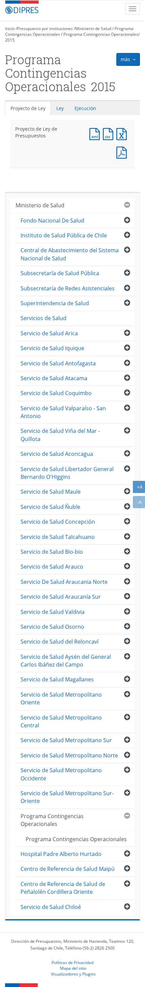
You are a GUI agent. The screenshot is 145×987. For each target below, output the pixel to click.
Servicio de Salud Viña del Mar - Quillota (60, 434)
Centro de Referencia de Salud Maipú (68, 869)
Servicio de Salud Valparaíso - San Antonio (63, 412)
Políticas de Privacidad (72, 962)
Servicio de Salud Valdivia (53, 612)
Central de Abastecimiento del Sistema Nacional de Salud (70, 254)
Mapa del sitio (73, 968)
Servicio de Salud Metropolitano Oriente (61, 698)
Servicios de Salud (43, 318)
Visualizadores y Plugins (73, 974)
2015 (9, 40)
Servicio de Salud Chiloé (51, 907)
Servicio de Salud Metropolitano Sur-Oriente (67, 797)
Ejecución (85, 108)
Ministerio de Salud (93, 28)
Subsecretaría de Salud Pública (60, 273)
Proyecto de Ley (28, 108)
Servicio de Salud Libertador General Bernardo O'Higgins (67, 472)
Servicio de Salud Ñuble (50, 507)
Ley (60, 108)
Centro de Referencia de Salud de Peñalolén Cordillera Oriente (63, 887)
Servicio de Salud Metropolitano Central (61, 721)
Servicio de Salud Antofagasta (58, 363)
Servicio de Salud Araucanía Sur (61, 596)
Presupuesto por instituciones (45, 28)
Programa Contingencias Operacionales (100, 34)
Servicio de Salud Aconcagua (57, 454)
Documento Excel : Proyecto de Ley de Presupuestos (123, 133)
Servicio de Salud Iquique (52, 348)
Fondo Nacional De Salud (52, 220)
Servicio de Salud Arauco (52, 566)
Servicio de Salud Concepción (58, 521)
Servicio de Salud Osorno (52, 626)
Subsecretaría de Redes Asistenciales (68, 288)
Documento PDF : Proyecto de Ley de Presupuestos (123, 151)
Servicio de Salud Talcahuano (58, 537)
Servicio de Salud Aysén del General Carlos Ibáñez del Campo (66, 660)
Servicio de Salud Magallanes (57, 679)
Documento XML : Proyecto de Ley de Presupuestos (96, 133)
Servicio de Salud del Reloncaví (59, 641)
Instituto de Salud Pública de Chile (64, 235)
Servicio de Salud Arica (49, 333)
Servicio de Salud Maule (51, 491)
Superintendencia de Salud (55, 303)
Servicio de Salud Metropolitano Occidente (61, 774)
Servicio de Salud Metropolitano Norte (69, 755)
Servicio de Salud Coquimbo (56, 393)
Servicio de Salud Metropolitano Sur (66, 740)
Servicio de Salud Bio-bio (52, 551)
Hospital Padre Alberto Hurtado (61, 854)
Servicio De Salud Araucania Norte (64, 582)
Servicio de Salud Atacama (54, 378)
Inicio (10, 28)
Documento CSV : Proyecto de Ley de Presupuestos (109, 133)
